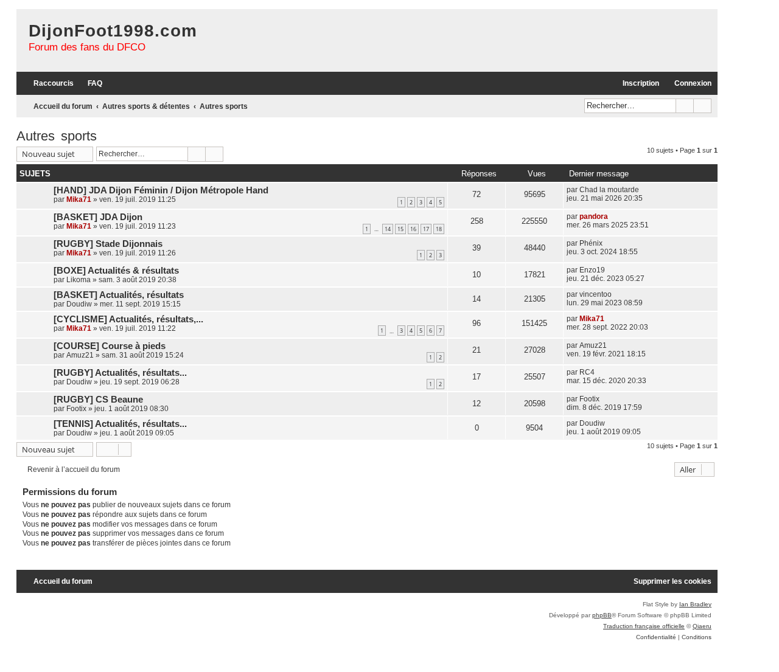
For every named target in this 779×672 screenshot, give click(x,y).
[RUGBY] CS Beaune (98, 399)
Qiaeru (702, 626)
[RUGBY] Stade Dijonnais (108, 244)
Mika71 (78, 199)
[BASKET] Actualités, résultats (119, 295)
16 (413, 229)
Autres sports (56, 136)
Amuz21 (80, 355)
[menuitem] (89, 83)
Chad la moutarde (609, 189)
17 (426, 229)
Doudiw (79, 304)
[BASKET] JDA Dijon (98, 217)
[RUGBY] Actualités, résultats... (120, 373)
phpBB (602, 615)
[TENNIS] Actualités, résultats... (120, 424)
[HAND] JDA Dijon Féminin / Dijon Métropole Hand (161, 190)
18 (439, 229)
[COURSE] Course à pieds (110, 346)
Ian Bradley (695, 604)
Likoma (78, 279)
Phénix (591, 243)
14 (388, 229)
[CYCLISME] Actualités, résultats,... (128, 319)
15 (400, 229)
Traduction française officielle (644, 626)
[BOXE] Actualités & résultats (116, 270)
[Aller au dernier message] (645, 189)
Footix (76, 408)
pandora (593, 216)
